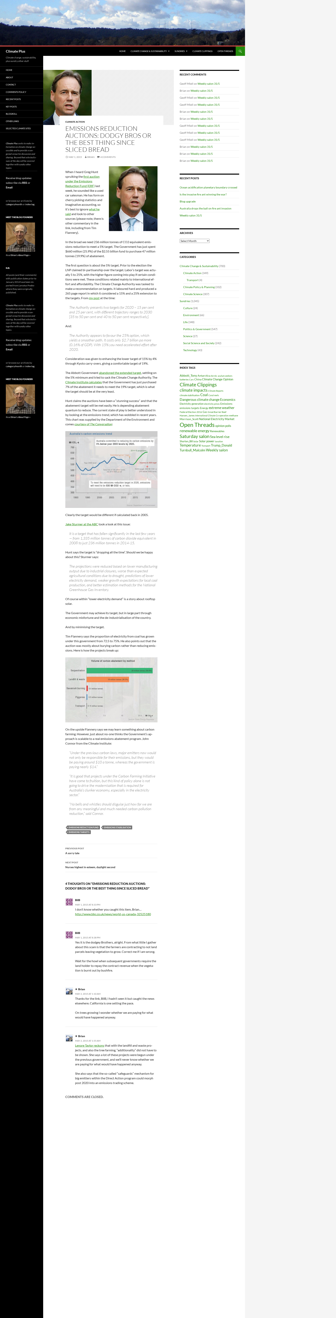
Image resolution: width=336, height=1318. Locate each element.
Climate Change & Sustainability (149, 51)
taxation (219, 441)
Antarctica (204, 375)
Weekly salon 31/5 (209, 83)
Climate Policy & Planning (199, 287)
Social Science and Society (198, 343)
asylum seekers (225, 376)
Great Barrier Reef (217, 412)
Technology (190, 350)
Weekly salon (217, 450)
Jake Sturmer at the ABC (81, 524)
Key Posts (11, 106)
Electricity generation (192, 403)
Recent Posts (13, 99)
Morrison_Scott (189, 419)
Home (122, 51)
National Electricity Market (216, 419)
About (9, 77)
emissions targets (79, 832)
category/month (14, 204)
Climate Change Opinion (217, 379)
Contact (11, 84)
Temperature (190, 445)
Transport (193, 280)
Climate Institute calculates (83, 382)
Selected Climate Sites (18, 128)
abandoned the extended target (120, 373)
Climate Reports (215, 391)
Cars (191, 379)
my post (94, 298)
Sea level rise (219, 437)
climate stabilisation (190, 395)
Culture (187, 308)
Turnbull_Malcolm (192, 450)
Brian (90, 157)
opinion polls (223, 425)
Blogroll (11, 114)
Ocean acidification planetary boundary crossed (208, 187)
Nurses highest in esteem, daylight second (90, 865)
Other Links (12, 121)
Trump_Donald (221, 445)
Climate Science (192, 294)
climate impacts (193, 390)
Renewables (217, 431)
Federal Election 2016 (191, 412)
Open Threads (225, 51)
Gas (205, 412)
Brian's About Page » (20, 255)
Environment (191, 315)
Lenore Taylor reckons (89, 1045)
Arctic (214, 375)
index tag (29, 204)
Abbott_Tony (188, 375)
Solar (196, 441)
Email (9, 187)
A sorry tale (74, 851)
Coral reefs (213, 395)
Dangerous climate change (200, 399)
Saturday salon (194, 436)
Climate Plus (15, 51)
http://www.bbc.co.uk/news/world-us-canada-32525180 (113, 914)
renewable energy (194, 430)
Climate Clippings (202, 51)
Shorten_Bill (186, 441)
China (197, 379)
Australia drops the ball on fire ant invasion (205, 208)
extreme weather (221, 407)
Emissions (226, 403)
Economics (227, 399)
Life (185, 322)
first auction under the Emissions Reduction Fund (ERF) (82, 181)
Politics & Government (197, 329)
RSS (24, 182)
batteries (184, 379)
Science (187, 336)
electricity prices (212, 404)
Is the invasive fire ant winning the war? (203, 194)
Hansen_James (187, 415)
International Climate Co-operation (211, 415)
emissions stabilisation (117, 827)
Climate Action (75, 121)
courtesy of (93, 424)
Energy (204, 408)
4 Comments (108, 157)
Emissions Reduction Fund (84, 827)
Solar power (206, 441)
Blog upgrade (188, 201)
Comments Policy (16, 92)
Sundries (180, 51)
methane (233, 415)
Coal (204, 395)
